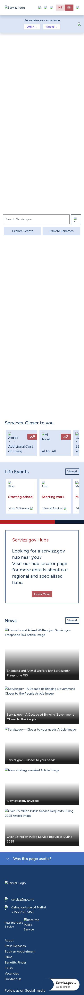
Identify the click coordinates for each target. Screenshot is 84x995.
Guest (51, 26)
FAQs (9, 968)
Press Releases (15, 946)
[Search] (76, 219)
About (9, 940)
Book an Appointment (20, 951)
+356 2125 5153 (22, 912)
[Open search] (51, 7)
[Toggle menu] (77, 8)
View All (72, 471)
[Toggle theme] (45, 7)
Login (32, 26)
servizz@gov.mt (22, 899)
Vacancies (12, 973)
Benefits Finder (15, 962)
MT (60, 7)
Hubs (8, 957)
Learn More (42, 594)
